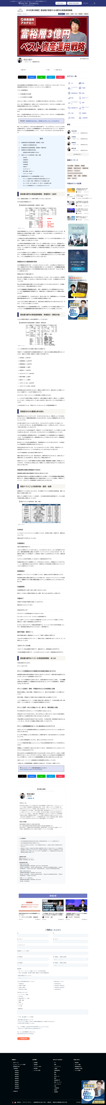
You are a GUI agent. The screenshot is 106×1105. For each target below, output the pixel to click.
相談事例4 (17, 1076)
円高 (75, 175)
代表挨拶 (35, 1064)
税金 (55, 1074)
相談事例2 (17, 1072)
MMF (69, 178)
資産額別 (56, 1092)
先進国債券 (25, 164)
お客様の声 (15, 1091)
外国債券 (70, 175)
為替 (79, 175)
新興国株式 (25, 162)
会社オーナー (57, 1076)
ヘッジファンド (57, 1066)
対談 (55, 1086)
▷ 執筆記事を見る (35, 61)
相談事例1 (17, 1070)
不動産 (55, 1068)
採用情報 (35, 1068)
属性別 (55, 1090)
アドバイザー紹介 (37, 1066)
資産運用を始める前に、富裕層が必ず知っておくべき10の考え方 (42, 121)
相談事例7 (17, 1082)
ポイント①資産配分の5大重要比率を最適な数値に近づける (36, 178)
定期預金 (84, 175)
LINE (41, 77)
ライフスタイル (57, 1084)
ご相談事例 (15, 1068)
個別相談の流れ (16, 1066)
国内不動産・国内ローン (28, 171)
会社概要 (35, 1062)
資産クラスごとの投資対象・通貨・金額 (30, 155)
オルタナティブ (26, 169)
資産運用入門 (57, 1080)
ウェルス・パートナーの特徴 (19, 1064)
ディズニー (77, 170)
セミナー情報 (77, 1064)
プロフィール (76, 133)
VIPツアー (70, 170)
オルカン (74, 178)
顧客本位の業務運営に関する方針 (60, 1102)
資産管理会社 (57, 1070)
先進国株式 (25, 159)
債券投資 (77, 165)
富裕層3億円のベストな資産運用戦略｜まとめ (31, 176)
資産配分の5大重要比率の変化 (27, 150)
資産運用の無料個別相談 (74, 3)
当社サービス (16, 1062)
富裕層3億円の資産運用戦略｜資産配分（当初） (32, 142)
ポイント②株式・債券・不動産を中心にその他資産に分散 (36, 181)
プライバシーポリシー (27, 1102)
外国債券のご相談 (78, 1068)
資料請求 (77, 1062)
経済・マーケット (58, 1082)
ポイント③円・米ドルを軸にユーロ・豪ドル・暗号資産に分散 (37, 183)
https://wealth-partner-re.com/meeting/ (31, 769)
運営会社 (19, 1102)
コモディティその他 (27, 173)
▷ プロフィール (27, 61)
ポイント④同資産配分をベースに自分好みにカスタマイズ (36, 185)
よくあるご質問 (37, 1070)
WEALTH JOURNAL (57, 1059)
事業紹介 (14, 1059)
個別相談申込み (78, 1066)
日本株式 (25, 157)
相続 (55, 1072)
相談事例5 (17, 1078)
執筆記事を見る (84, 133)
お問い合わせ (77, 1059)
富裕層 (82, 165)
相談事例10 (17, 1088)
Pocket (60, 77)
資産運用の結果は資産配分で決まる (31, 152)
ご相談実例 (56, 1088)
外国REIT (25, 166)
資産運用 (70, 168)
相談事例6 (17, 1080)
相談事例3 (17, 1074)
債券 (55, 1064)
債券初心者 (85, 168)
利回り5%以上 (77, 168)
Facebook (31, 77)
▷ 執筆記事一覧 (30, 798)
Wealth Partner (60, 3)
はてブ (50, 77)
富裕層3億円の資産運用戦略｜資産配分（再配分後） (33, 147)
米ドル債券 (70, 165)
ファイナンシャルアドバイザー (75, 173)
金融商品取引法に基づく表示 (40, 1102)
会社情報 (34, 1059)
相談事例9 (17, 1086)
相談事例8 (17, 1084)
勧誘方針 (49, 1102)
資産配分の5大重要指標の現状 (30, 145)
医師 (55, 1078)
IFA (55, 1062)
